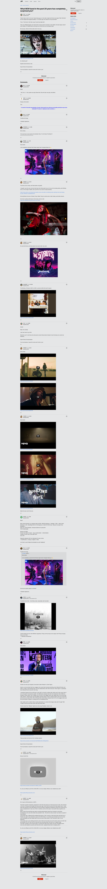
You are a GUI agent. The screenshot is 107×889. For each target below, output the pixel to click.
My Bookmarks (78, 22)
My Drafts (78, 25)
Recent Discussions (73, 19)
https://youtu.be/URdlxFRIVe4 (26, 508)
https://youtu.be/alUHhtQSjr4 (26, 449)
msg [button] (24, 114)
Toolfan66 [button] (24, 181)
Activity (71, 21)
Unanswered (78, 29)
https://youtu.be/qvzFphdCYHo (27, 735)
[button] (66, 10)
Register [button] (47, 80)
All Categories (72, 18)
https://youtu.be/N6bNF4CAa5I (26, 478)
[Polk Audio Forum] (22, 1)
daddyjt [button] (24, 597)
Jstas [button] (24, 14)
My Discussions (73, 24)
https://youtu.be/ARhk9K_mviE (26, 58)
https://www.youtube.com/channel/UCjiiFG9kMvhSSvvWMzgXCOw (34, 740)
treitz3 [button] (24, 98)
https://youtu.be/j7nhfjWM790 (26, 410)
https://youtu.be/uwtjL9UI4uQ (26, 868)
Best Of (71, 30)
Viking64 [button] (24, 140)
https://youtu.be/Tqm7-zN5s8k (26, 675)
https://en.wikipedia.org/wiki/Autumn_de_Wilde (30, 200)
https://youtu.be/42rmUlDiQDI (26, 381)
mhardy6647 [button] (25, 284)
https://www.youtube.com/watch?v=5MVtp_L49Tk (31, 785)
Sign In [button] (40, 80)
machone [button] (24, 516)
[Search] (75, 1)
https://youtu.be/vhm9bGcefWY (27, 317)
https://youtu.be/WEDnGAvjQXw (27, 630)
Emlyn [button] (24, 641)
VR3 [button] (24, 85)
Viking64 (24, 553)
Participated (72, 27)
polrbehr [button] (24, 752)
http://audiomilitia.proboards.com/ (27, 792)
